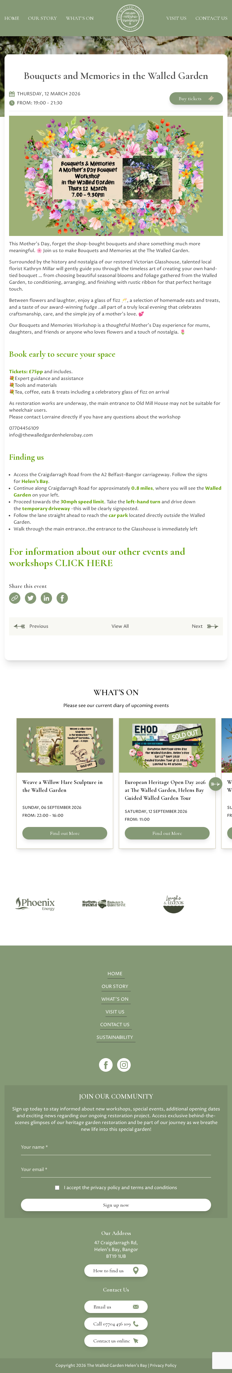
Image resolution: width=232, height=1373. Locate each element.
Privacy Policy (163, 1365)
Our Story (42, 18)
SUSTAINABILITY (114, 1037)
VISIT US (115, 1012)
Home (12, 18)
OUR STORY (115, 986)
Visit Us (176, 18)
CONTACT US (115, 1025)
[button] (215, 784)
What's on (80, 18)
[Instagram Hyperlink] (124, 1065)
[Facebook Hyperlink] (107, 1065)
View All (120, 626)
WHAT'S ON (114, 999)
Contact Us (211, 18)
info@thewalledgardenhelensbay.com (51, 435)
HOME (115, 974)
